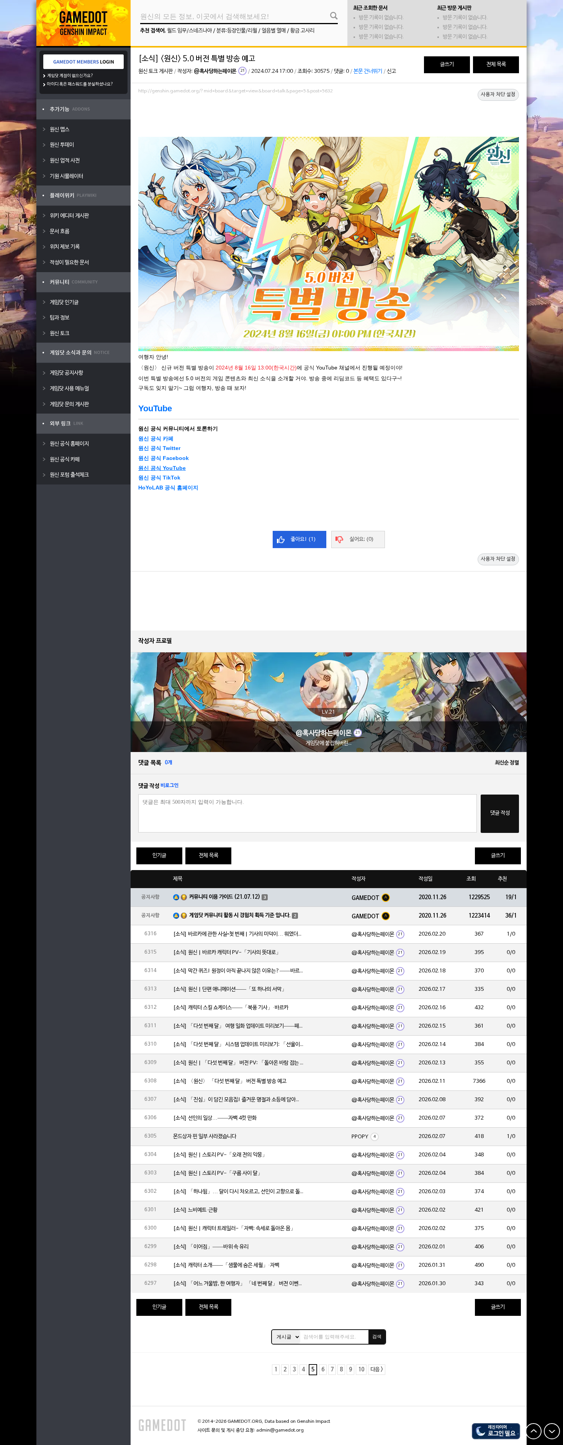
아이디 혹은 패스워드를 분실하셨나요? (80, 84)
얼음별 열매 (274, 31)
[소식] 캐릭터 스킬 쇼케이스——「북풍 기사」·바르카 (230, 1008)
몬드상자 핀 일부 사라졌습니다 (204, 1137)
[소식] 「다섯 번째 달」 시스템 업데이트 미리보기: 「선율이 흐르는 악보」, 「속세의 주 (238, 1045)
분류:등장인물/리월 (236, 31)
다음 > (376, 1370)
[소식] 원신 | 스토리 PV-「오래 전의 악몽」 (220, 1155)
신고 (391, 71)
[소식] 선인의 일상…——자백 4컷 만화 (215, 1118)
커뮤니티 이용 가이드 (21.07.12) (224, 897)
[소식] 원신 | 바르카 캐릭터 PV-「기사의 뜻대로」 (227, 953)
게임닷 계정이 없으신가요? (70, 76)
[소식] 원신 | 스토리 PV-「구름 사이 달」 (218, 1173)
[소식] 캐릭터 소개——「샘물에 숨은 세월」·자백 (226, 1265)
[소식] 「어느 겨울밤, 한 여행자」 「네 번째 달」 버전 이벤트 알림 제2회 (238, 1284)
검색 (376, 1336)
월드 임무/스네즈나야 (189, 31)
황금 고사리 (302, 31)
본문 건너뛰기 (368, 71)
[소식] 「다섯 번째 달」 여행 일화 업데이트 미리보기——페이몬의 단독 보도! (238, 1026)
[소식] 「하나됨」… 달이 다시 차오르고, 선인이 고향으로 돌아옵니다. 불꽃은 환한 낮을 (238, 1192)
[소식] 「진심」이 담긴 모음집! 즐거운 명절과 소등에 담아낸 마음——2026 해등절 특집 (238, 1100)
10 (361, 1370)
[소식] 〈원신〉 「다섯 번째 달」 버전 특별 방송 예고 (229, 1081)
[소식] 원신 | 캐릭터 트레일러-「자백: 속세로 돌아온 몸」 (234, 1229)
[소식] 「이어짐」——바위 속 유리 (211, 1247)
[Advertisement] (328, 117)
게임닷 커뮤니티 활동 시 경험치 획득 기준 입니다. (240, 915)
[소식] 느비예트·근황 (195, 1210)
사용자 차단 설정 (498, 94)
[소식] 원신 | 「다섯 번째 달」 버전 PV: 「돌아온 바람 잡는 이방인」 (238, 1063)
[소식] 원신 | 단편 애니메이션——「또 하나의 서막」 (230, 989)
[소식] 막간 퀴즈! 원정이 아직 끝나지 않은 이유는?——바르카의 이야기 (238, 971)
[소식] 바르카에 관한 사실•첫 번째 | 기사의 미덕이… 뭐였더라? (238, 934)
